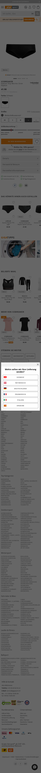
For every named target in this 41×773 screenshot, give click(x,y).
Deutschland (20, 389)
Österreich (20, 383)
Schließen (38, 364)
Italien (20, 400)
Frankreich (20, 394)
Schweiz (20, 377)
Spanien (20, 406)
